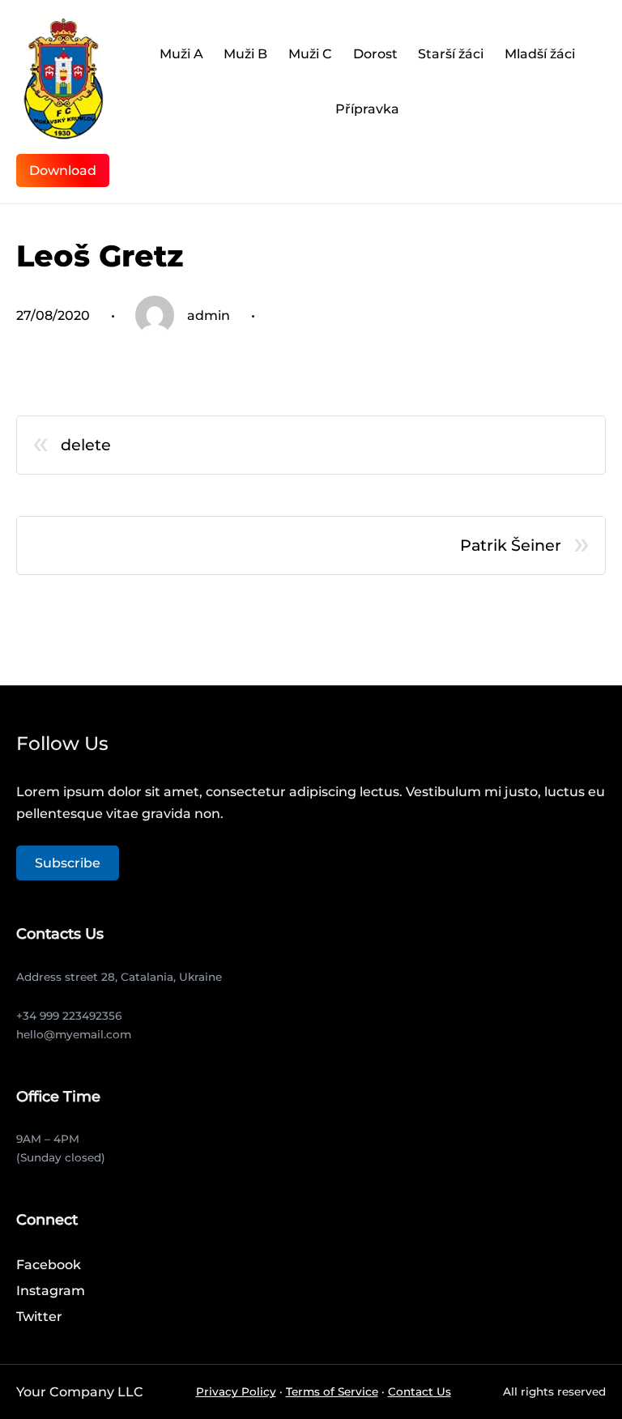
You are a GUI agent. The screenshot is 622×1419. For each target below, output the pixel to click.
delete (86, 444)
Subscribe (67, 863)
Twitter (39, 1316)
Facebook (48, 1264)
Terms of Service (332, 1391)
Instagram (50, 1290)
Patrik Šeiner (510, 545)
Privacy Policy (236, 1391)
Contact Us (419, 1391)
